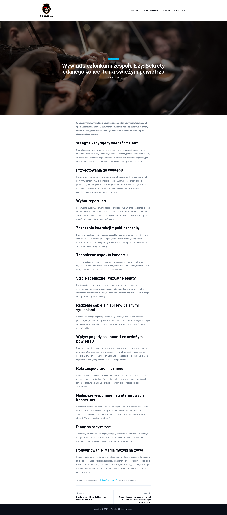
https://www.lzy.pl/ (108, 480)
